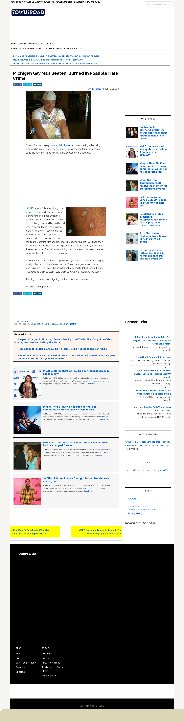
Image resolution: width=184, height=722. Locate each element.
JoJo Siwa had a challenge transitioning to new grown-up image (153, 237)
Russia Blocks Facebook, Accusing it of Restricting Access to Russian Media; (62, 349)
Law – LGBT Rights (26, 662)
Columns (20, 667)
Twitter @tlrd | (133, 470)
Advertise (133, 498)
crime (37, 324)
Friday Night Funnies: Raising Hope (153, 357)
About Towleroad (137, 506)
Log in (101, 706)
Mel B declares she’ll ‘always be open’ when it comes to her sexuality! (48, 59)
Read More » (92, 384)
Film (18, 658)
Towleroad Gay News (93, 12)
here (49, 286)
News (25, 321)
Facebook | (147, 470)
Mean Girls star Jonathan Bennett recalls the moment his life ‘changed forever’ (153, 184)
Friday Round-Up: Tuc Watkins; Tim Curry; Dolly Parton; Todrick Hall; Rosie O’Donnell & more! (151, 340)
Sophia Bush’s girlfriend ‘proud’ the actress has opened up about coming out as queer (56, 55)
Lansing (54, 145)
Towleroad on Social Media (142, 509)
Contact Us (134, 502)
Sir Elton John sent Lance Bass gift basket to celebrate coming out (153, 201)
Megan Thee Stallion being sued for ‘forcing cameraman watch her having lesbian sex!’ (55, 63)
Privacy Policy (135, 513)
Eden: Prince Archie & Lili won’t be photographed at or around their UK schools (152, 373)
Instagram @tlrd (161, 470)
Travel (19, 653)
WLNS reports (33, 208)
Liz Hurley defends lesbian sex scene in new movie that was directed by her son (152, 254)
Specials (20, 672)
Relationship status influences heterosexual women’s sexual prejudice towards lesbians (153, 219)
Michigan (64, 145)
